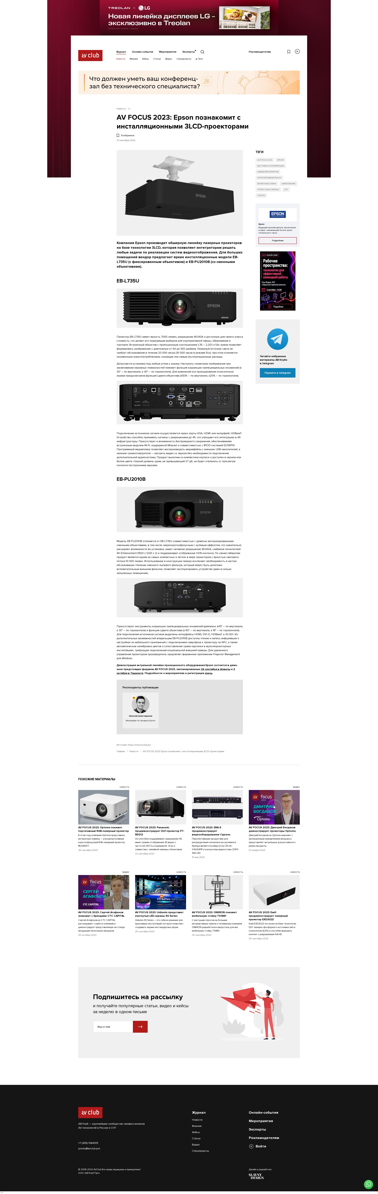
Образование (288, 183)
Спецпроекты (184, 58)
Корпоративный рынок (269, 178)
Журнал (121, 51)
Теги (200, 58)
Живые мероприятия (268, 172)
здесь (208, 673)
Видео (168, 58)
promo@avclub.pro (89, 1148)
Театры (261, 195)
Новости (120, 58)
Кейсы (145, 58)
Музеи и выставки (267, 183)
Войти (261, 1146)
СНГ (286, 189)
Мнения (134, 58)
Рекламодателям (260, 51)
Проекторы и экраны (268, 189)
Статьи (157, 58)
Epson (280, 160)
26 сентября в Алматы (215, 669)
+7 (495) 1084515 (88, 1143)
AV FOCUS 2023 (265, 160)
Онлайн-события (142, 51)
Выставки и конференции (271, 166)
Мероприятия (167, 51)
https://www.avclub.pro (139, 744)
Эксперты (188, 51)
